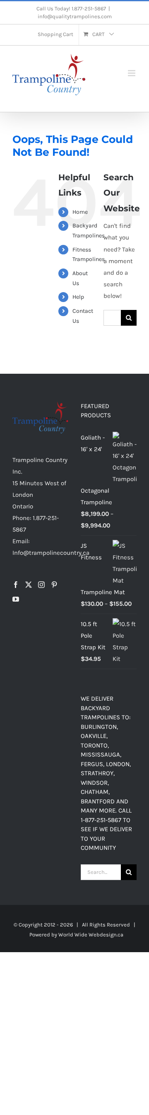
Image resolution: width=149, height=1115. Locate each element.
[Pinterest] (54, 584)
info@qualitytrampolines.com (75, 16)
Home (80, 211)
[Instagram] (41, 584)
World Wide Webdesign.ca (90, 934)
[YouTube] (15, 599)
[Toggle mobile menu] (132, 73)
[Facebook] (15, 584)
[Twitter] (28, 584)
